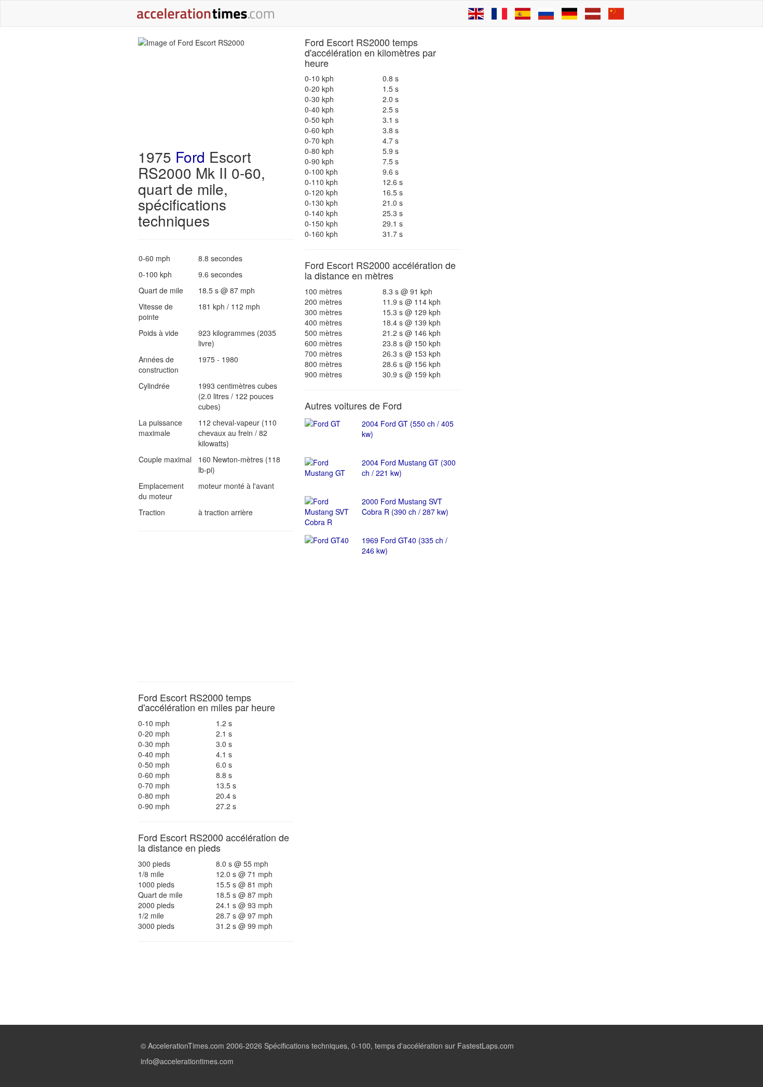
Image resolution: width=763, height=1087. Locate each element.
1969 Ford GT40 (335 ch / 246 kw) (404, 545)
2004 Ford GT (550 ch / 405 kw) (408, 428)
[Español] (522, 13)
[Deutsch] (569, 13)
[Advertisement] (216, 606)
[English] (476, 13)
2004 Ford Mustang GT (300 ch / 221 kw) (409, 467)
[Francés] (499, 13)
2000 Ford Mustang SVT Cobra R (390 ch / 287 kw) (405, 506)
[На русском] (546, 13)
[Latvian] (593, 13)
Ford (190, 156)
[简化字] (616, 13)
